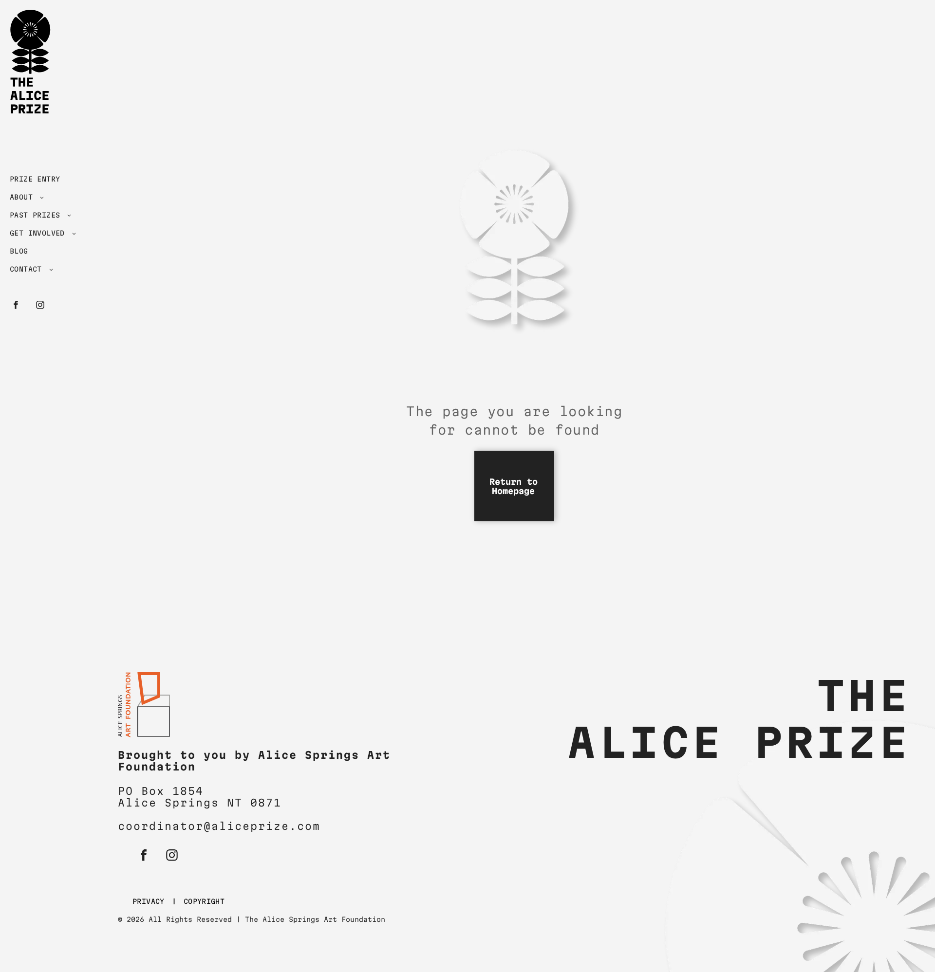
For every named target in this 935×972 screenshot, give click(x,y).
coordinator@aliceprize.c (211, 826)
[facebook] (16, 305)
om (312, 826)
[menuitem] (50, 181)
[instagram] (40, 305)
